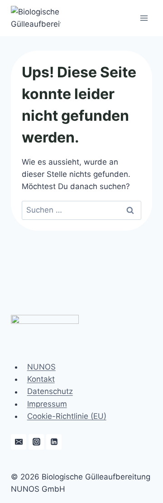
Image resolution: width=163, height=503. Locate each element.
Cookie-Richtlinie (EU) (66, 416)
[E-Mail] (18, 442)
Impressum (47, 403)
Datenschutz (50, 391)
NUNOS (41, 366)
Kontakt (41, 379)
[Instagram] (36, 442)
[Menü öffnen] (143, 18)
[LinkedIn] (54, 442)
